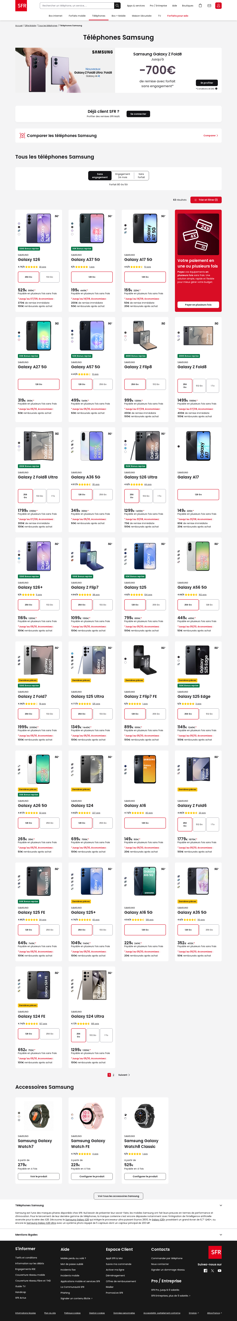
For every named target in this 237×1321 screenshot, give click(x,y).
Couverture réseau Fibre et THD (33, 1280)
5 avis (39, 594)
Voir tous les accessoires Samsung (118, 1196)
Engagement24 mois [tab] (124, 176)
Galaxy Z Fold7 (32, 696)
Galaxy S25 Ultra (87, 696)
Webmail (209, 5)
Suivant (122, 1075)
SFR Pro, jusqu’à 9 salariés (165, 1290)
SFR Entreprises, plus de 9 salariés (169, 1295)
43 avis (95, 919)
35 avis (95, 484)
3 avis (198, 703)
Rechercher (117, 5)
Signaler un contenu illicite (75, 1298)
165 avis (95, 1023)
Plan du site (50, 1313)
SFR (215, 1252)
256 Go (28, 277)
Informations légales (25, 1313)
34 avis (42, 919)
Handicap (20, 1292)
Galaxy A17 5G (138, 259)
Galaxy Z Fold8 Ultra (38, 477)
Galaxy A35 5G (192, 912)
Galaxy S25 (135, 587)
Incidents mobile (70, 1275)
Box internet (55, 15)
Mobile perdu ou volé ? (73, 1258)
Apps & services (136, 5)
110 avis (201, 919)
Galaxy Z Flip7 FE (140, 696)
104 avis (148, 594)
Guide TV (20, 1286)
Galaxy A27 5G (32, 367)
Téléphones (98, 15)
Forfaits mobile (77, 15)
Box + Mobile (119, 15)
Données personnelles (124, 1313)
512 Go (49, 277)
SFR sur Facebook (205, 1271)
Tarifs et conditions (26, 1257)
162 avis (203, 594)
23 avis (202, 812)
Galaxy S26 (29, 259)
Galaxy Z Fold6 (192, 805)
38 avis (96, 594)
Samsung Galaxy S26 (77, 1219)
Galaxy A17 (188, 477)
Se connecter (138, 114)
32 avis (42, 812)
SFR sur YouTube (220, 1271)
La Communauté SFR (72, 1287)
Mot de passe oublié (72, 1264)
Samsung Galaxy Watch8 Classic (141, 1143)
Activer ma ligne (115, 1269)
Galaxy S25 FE (31, 912)
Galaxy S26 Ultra (140, 477)
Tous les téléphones (47, 25)
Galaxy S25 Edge (194, 696)
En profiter (207, 82)
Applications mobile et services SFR (80, 1281)
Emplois (193, 1313)
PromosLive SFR (114, 1292)
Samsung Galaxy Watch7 (35, 1143)
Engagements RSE (25, 1269)
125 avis (96, 703)
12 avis (95, 374)
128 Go (92, 277)
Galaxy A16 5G (138, 912)
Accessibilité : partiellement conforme (161, 1313)
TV (159, 15)
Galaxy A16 (135, 805)
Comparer (209, 135)
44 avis (148, 484)
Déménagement (115, 1275)
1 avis (91, 266)
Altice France (213, 1313)
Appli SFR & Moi (114, 1258)
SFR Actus (20, 1297)
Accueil (19, 25)
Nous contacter (160, 1264)
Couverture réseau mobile (30, 1275)
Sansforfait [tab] (143, 176)
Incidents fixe (68, 1269)
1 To (212, 385)
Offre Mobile (30, 25)
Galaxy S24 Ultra (87, 1016)
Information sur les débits (29, 1263)
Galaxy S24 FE (31, 1016)
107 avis (43, 1023)
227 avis (96, 812)
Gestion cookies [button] (97, 1313)
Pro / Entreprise (158, 5)
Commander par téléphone (167, 1258)
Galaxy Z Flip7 (85, 587)
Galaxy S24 (82, 805)
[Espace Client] (218, 5)
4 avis (95, 1153)
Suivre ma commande (118, 1264)
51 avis (147, 266)
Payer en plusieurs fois (198, 304)
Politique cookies (72, 1313)
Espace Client (218, 5)
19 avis (42, 703)
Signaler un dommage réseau (168, 1269)
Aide (174, 5)
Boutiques (187, 5)
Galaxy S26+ (30, 587)
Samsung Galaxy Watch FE (88, 1143)
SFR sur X (212, 1271)
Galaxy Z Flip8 (138, 367)
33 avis (42, 266)
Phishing (65, 1292)
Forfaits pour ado (177, 15)
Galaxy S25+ (83, 912)
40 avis (149, 812)
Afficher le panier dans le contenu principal (200, 5)
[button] (216, 88)
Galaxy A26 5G (32, 805)
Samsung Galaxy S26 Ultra (41, 1223)
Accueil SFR (21, 5)
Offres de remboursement (121, 1281)
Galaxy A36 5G (85, 477)
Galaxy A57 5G (85, 367)
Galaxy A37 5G (85, 259)
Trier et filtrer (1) (208, 199)
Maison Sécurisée (142, 15)
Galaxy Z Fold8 (192, 367)
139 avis (149, 919)
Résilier (110, 1287)
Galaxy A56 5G (192, 587)
